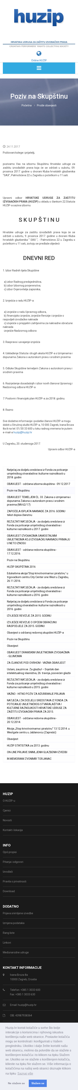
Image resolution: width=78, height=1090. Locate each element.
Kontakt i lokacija (13, 830)
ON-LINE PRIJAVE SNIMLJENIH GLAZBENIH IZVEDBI (37, 752)
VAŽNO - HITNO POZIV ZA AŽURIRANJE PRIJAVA (36, 693)
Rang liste (9, 932)
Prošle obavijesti (46, 105)
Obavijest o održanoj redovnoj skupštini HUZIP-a (35, 632)
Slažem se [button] (37, 1083)
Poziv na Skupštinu (18, 490)
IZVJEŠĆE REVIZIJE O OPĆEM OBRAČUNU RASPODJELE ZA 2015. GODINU (32, 624)
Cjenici (7, 810)
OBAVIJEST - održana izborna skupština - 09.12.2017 (38, 483)
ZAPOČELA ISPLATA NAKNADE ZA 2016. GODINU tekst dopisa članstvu (36, 513)
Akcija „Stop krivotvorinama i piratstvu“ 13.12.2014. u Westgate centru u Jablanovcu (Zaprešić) (38, 730)
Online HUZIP (39, 60)
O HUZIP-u (9, 800)
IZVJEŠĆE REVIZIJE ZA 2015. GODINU (29, 615)
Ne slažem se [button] (16, 1083)
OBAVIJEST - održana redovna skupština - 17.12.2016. (32, 551)
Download (9, 891)
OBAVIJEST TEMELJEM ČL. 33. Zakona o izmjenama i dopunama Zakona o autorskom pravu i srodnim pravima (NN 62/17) (39, 501)
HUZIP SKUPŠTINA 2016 (21, 566)
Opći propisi (10, 852)
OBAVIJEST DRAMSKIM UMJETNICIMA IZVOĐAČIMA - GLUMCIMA (38, 654)
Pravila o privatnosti (14, 881)
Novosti (7, 820)
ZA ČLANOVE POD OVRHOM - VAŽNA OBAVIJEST (36, 662)
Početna (27, 105)
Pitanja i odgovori (13, 861)
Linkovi (7, 942)
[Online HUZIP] (39, 48)
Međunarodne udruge (16, 952)
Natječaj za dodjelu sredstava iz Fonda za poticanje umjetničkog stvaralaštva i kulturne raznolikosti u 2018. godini (37, 473)
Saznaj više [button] (25, 1073)
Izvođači (8, 871)
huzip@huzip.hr (22, 432)
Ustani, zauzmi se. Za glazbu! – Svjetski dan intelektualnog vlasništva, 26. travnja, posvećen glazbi (39, 671)
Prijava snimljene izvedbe (18, 913)
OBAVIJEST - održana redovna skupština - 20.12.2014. (32, 720)
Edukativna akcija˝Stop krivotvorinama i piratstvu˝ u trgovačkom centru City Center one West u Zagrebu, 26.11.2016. (38, 577)
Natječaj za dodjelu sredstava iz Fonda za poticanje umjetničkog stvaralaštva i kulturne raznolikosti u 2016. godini (37, 605)
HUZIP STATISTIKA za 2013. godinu (28, 745)
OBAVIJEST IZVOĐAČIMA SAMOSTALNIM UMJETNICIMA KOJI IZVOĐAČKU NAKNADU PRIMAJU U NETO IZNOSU (38, 539)
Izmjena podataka (13, 923)
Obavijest (12, 645)
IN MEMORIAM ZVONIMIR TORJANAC (29, 758)
